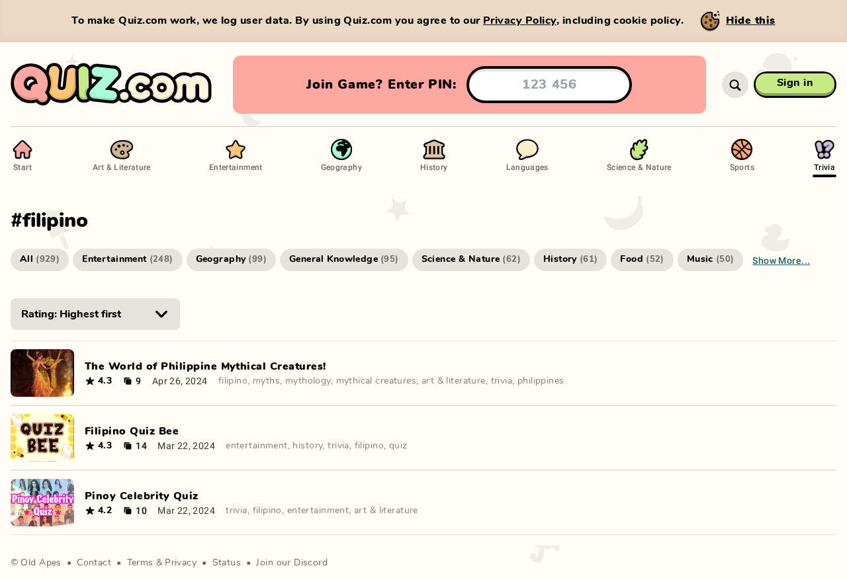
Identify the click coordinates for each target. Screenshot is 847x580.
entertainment (256, 445)
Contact (94, 562)
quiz (398, 445)
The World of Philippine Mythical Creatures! (205, 366)
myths (266, 381)
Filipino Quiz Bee (132, 431)
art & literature (454, 381)
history (307, 445)
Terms (140, 562)
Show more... (781, 260)
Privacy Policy (520, 20)
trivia (502, 381)
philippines (540, 381)
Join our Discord (292, 562)
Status (227, 562)
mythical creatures (376, 381)
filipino (232, 381)
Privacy (181, 562)
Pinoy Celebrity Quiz (142, 496)
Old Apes (41, 562)
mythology (308, 381)
